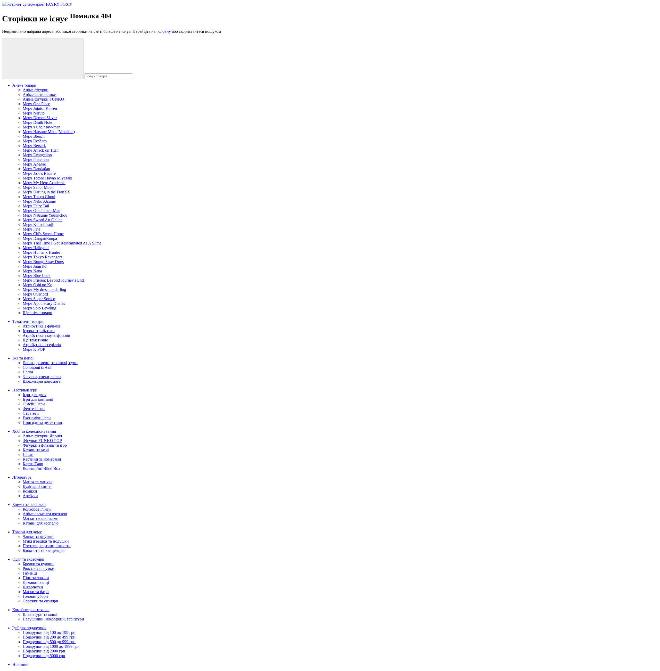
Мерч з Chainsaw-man (41, 127)
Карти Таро (33, 464)
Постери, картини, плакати (47, 546)
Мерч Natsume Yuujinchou (45, 215)
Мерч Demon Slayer (40, 118)
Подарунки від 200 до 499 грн (49, 637)
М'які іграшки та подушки (46, 541)
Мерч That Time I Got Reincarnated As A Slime (62, 243)
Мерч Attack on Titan (41, 150)
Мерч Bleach (34, 136)
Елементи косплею (29, 504)
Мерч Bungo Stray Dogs (43, 261)
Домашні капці (36, 582)
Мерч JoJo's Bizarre (39, 173)
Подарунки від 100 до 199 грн (49, 632)
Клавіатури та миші (40, 614)
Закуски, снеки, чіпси (42, 376)
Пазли (28, 454)
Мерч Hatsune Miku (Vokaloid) (49, 131)
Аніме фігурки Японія (42, 436)
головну (163, 31)
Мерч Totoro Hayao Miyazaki (47, 178)
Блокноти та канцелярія (43, 550)
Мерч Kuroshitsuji (38, 224)
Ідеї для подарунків (29, 628)
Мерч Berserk (34, 145)
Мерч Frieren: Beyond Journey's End (53, 280)
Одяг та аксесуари (28, 559)
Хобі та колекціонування (34, 431)
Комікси (30, 491)
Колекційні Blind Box (41, 468)
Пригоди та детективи (42, 422)
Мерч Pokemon (36, 159)
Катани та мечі (36, 450)
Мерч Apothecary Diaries (44, 303)
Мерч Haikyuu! (36, 248)
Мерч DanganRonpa (40, 238)
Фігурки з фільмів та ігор (45, 445)
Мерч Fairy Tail (36, 206)
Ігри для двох (34, 394)
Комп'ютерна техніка (31, 610)
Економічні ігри (37, 418)
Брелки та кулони (38, 564)
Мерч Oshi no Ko (37, 285)
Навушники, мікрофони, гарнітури (53, 619)
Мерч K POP (34, 349)
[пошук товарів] (43, 58)
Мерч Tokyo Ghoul (39, 196)
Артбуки (30, 496)
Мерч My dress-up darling (44, 289)
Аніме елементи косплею (45, 514)
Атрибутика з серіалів (42, 344)
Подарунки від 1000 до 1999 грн (51, 646)
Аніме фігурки (35, 90)
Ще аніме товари (37, 312)
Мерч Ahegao (34, 164)
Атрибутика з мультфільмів (46, 335)
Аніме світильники (39, 94)
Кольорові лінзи (37, 509)
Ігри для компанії (38, 399)
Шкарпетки (33, 587)
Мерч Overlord (35, 294)
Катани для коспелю (41, 523)
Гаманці (30, 573)
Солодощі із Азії (37, 367)
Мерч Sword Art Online (42, 220)
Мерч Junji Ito (34, 266)
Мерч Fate (31, 229)
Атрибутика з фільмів (41, 326)
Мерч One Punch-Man (41, 210)
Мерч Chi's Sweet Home (43, 234)
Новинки (20, 664)
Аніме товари (24, 85)
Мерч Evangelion (37, 155)
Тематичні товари (28, 321)
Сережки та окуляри (40, 601)
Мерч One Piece (36, 104)
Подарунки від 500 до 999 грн (49, 642)
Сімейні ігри (34, 404)
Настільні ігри (24, 390)
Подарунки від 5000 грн (44, 655)
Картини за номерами (42, 459)
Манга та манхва (37, 482)
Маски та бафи (36, 592)
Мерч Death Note (37, 122)
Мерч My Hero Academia (44, 183)
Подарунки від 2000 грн (44, 651)
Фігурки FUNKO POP (42, 440)
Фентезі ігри (34, 408)
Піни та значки (36, 578)
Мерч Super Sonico (39, 299)
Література (21, 477)
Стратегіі (31, 413)
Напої (28, 372)
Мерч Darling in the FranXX (46, 192)
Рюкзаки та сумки (38, 568)
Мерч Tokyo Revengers (42, 257)
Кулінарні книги (37, 486)
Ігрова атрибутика (39, 331)
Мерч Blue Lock (37, 275)
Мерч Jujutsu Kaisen (40, 108)
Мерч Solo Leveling (39, 308)
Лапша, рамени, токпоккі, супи (50, 363)
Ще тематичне (35, 340)
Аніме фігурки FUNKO (43, 99)
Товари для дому (27, 532)
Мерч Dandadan (36, 169)
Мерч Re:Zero (35, 141)
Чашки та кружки (38, 536)
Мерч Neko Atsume (39, 201)
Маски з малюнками (41, 518)
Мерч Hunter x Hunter (41, 252)
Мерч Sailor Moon (38, 187)
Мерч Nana (32, 271)
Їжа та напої (23, 358)
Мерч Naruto (34, 113)
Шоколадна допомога (42, 381)
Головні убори (35, 596)
